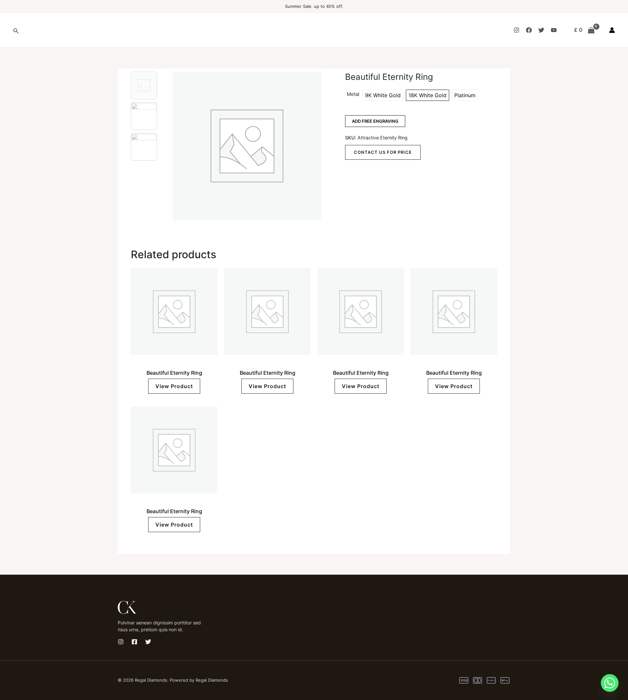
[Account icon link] (612, 30)
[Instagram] (516, 30)
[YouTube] (554, 30)
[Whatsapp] (610, 683)
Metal (353, 94)
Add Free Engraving (375, 121)
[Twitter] (541, 30)
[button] (16, 30)
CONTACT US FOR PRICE (383, 152)
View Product (174, 386)
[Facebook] (529, 30)
